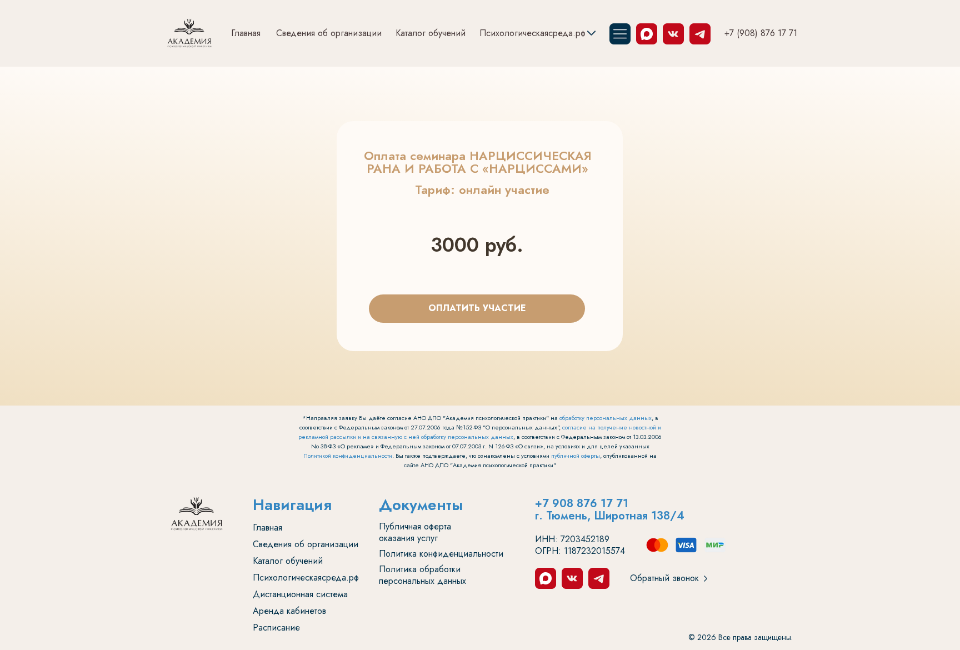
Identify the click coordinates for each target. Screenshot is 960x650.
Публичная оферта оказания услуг (415, 532)
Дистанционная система (300, 594)
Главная (246, 33)
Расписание (276, 627)
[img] (189, 33)
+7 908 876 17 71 (581, 504)
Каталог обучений (431, 33)
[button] (705, 579)
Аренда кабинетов (289, 610)
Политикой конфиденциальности (347, 455)
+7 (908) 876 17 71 (760, 33)
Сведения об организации (329, 33)
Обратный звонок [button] (664, 578)
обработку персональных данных (605, 417)
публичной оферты (575, 455)
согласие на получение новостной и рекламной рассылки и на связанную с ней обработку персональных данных (479, 432)
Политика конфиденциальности (441, 553)
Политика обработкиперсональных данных (422, 575)
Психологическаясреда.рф (532, 33)
